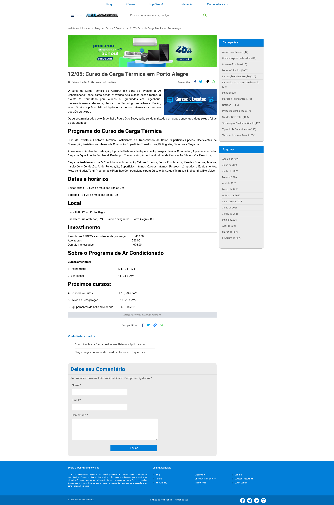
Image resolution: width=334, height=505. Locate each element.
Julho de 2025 (229, 207)
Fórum (130, 4)
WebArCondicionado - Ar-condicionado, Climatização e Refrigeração (102, 15)
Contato (238, 475)
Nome (76, 385)
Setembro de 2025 (232, 201)
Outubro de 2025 (231, 195)
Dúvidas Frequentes (243, 479)
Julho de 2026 (229, 165)
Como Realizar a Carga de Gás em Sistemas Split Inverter (110, 344)
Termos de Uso (181, 500)
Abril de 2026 (229, 183)
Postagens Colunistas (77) (236, 111)
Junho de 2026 (230, 171)
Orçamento (199, 475)
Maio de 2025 (229, 219)
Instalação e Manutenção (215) (239, 76)
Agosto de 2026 (230, 159)
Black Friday (161, 483)
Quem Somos (240, 483)
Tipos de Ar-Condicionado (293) (239, 129)
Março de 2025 (230, 232)
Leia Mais (84, 486)
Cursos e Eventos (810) (234, 64)
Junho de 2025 (230, 213)
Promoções (200, 483)
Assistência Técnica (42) (235, 52)
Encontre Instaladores (205, 479)
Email (76, 400)
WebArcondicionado (79, 28)
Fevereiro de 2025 (231, 238)
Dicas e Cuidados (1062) (235, 70)
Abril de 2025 (229, 225)
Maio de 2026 (229, 177)
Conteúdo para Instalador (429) (239, 58)
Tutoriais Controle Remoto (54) (238, 135)
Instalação (186, 4)
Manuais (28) (229, 92)
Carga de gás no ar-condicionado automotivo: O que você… (111, 352)
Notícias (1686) (230, 105)
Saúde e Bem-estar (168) (235, 117)
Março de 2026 (230, 189)
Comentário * (80, 415)
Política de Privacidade (161, 500)
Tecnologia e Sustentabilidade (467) (241, 123)
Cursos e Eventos (115, 28)
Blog (109, 4)
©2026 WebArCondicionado (81, 499)
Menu (78, 15)
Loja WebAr (157, 4)
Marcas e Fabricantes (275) (237, 98)
